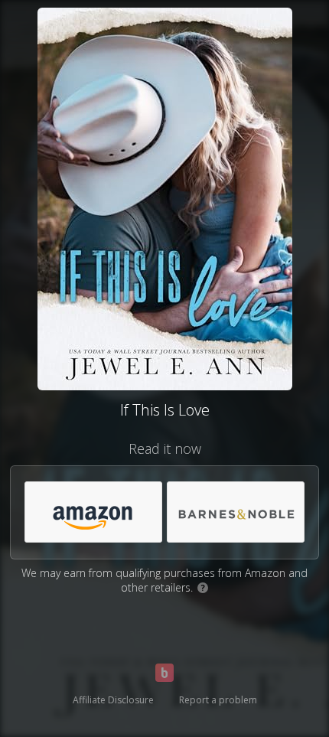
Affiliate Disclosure (113, 699)
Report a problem (218, 699)
